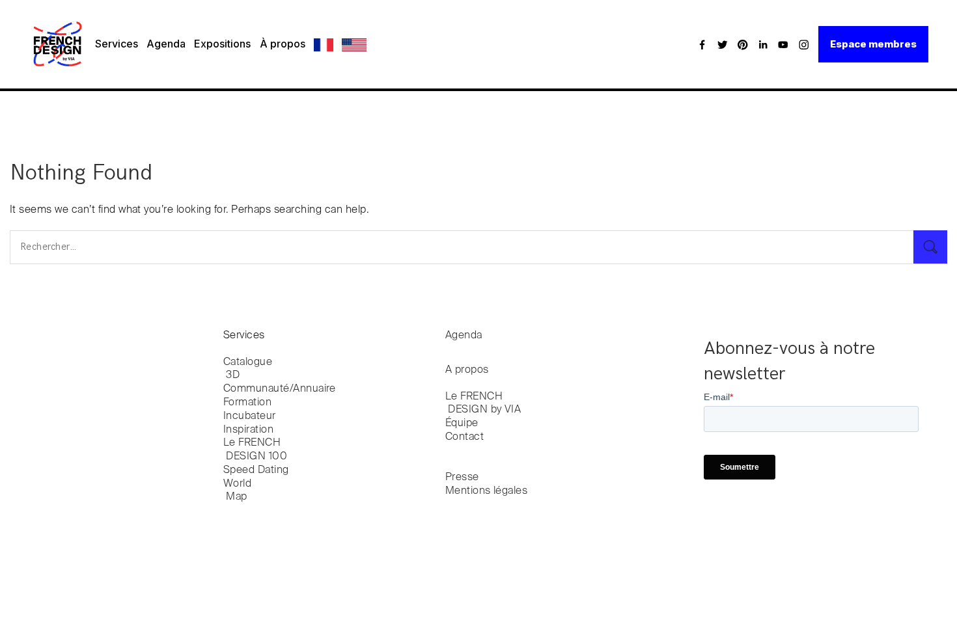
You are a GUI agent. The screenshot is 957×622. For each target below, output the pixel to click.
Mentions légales (486, 491)
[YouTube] (783, 44)
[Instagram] (804, 44)
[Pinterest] (743, 44)
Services (116, 43)
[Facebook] (702, 44)
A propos (467, 370)
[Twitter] (722, 44)
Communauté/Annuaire (279, 389)
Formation (247, 403)
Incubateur (249, 416)
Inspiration (248, 430)
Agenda (166, 43)
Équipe (461, 423)
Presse (462, 477)
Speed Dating (256, 470)
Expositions (222, 43)
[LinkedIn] (763, 44)
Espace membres (873, 44)
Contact (464, 437)
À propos (282, 43)
